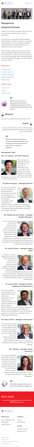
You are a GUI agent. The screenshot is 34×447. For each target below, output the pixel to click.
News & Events (6, 93)
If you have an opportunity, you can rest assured (17, 400)
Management (5, 87)
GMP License (5, 80)
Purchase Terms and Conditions (10, 441)
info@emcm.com (21, 431)
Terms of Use (5, 439)
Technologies (5, 422)
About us (19, 420)
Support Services (6, 424)
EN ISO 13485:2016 (7, 77)
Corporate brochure (7, 72)
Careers (3, 90)
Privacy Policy (5, 437)
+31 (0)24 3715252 (22, 429)
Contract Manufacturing (7, 420)
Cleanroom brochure (7, 74)
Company (20, 417)
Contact (19, 426)
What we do (5, 417)
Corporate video (6, 69)
